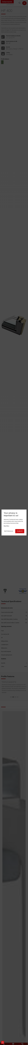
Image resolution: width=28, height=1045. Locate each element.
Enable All (19, 531)
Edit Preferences (8, 531)
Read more (6, 526)
